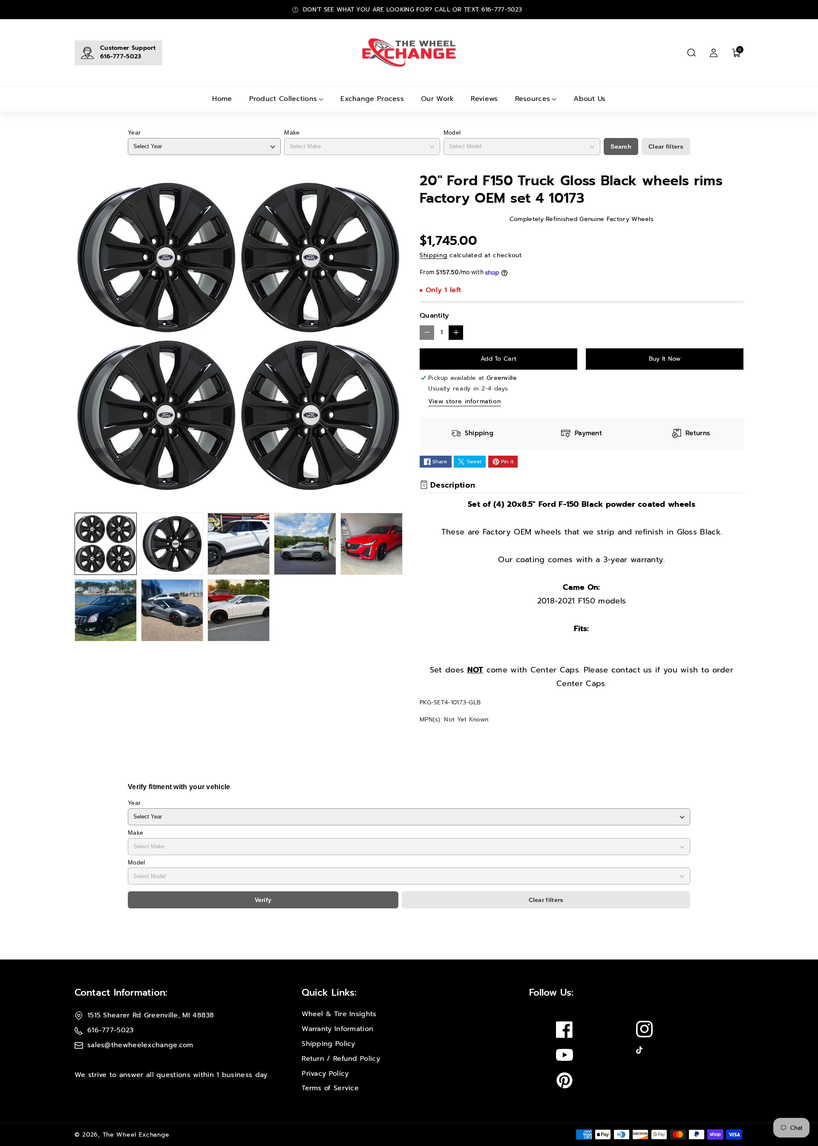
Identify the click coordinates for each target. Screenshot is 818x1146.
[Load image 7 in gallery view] (172, 610)
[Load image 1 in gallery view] (106, 544)
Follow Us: (551, 992)
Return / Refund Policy (341, 1059)
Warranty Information (337, 1029)
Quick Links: (329, 992)
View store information (464, 401)
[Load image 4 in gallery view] (305, 544)
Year (134, 132)
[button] (691, 52)
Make (292, 132)
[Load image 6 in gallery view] (106, 610)
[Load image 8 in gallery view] (238, 610)
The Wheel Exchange (136, 1134)
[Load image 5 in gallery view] (371, 544)
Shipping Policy (328, 1044)
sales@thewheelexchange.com (140, 1045)
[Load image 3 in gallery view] (238, 544)
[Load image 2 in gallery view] (172, 544)
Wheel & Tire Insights (339, 1014)
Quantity (434, 315)
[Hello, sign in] (713, 52)
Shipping (433, 255)
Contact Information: (121, 992)
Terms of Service (330, 1088)
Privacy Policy (325, 1073)
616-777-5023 (120, 56)
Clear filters (665, 146)
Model (452, 132)
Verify (263, 899)
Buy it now (665, 358)
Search (621, 146)
